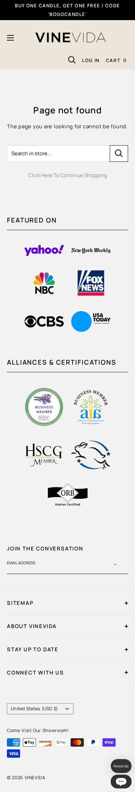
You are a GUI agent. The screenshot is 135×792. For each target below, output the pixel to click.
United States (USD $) (34, 708)
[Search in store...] (119, 153)
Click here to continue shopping (67, 175)
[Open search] (72, 60)
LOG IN (90, 60)
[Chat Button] (121, 782)
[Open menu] (10, 38)
